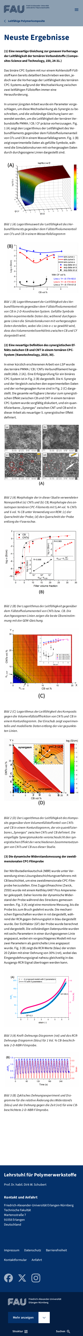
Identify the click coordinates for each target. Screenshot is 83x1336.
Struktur (17, 1331)
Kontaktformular (15, 1260)
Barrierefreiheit (56, 1250)
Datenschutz (32, 1250)
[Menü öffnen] (76, 9)
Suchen (60, 1331)
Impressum (11, 1250)
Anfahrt (37, 1260)
